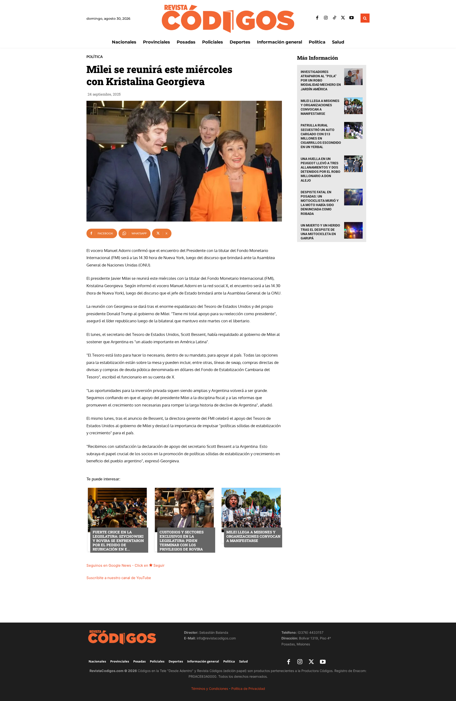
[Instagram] (326, 18)
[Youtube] (351, 18)
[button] (365, 18)
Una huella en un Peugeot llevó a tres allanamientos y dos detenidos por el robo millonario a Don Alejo (320, 169)
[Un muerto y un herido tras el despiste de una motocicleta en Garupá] (353, 230)
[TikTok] (334, 18)
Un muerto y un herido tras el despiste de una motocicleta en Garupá (320, 231)
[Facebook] (317, 18)
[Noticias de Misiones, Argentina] (228, 18)
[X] (343, 18)
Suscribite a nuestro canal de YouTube (118, 577)
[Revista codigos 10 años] (130, 637)
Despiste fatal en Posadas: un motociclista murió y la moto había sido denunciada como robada (320, 203)
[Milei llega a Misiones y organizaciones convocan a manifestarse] (353, 105)
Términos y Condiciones (209, 688)
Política (94, 56)
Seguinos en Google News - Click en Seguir (125, 565)
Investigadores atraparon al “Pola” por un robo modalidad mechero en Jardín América (321, 80)
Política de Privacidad (248, 688)
